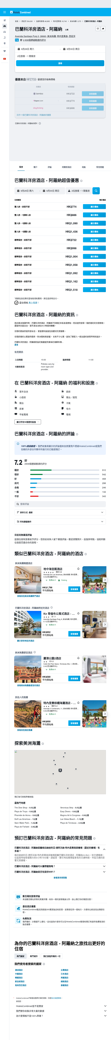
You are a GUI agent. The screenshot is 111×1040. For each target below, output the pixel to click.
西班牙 (24, 21)
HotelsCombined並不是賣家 (29, 1006)
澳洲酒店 (19, 970)
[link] (28, 596)
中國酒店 (19, 973)
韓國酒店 (19, 977)
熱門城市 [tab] (34, 956)
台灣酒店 (64, 970)
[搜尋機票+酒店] (4, 37)
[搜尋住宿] (4, 26)
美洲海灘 (73, 21)
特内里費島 (57, 21)
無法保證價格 (56, 998)
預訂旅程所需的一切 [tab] (51, 956)
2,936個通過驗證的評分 (34, 40)
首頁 (16, 21)
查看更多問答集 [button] (60, 877)
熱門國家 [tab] (20, 956)
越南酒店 (64, 981)
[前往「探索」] (4, 43)
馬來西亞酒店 (20, 985)
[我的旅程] (4, 51)
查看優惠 (74, 589)
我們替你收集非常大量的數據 (30, 1010)
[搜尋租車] (4, 32)
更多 (16, 344)
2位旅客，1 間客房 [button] (26, 56)
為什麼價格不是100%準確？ (29, 1015)
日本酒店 (64, 973)
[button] (5, 12)
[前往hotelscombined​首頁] (20, 12)
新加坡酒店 (20, 981)
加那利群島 (40, 21)
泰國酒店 (64, 985)
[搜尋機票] (4, 20)
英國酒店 (64, 977)
